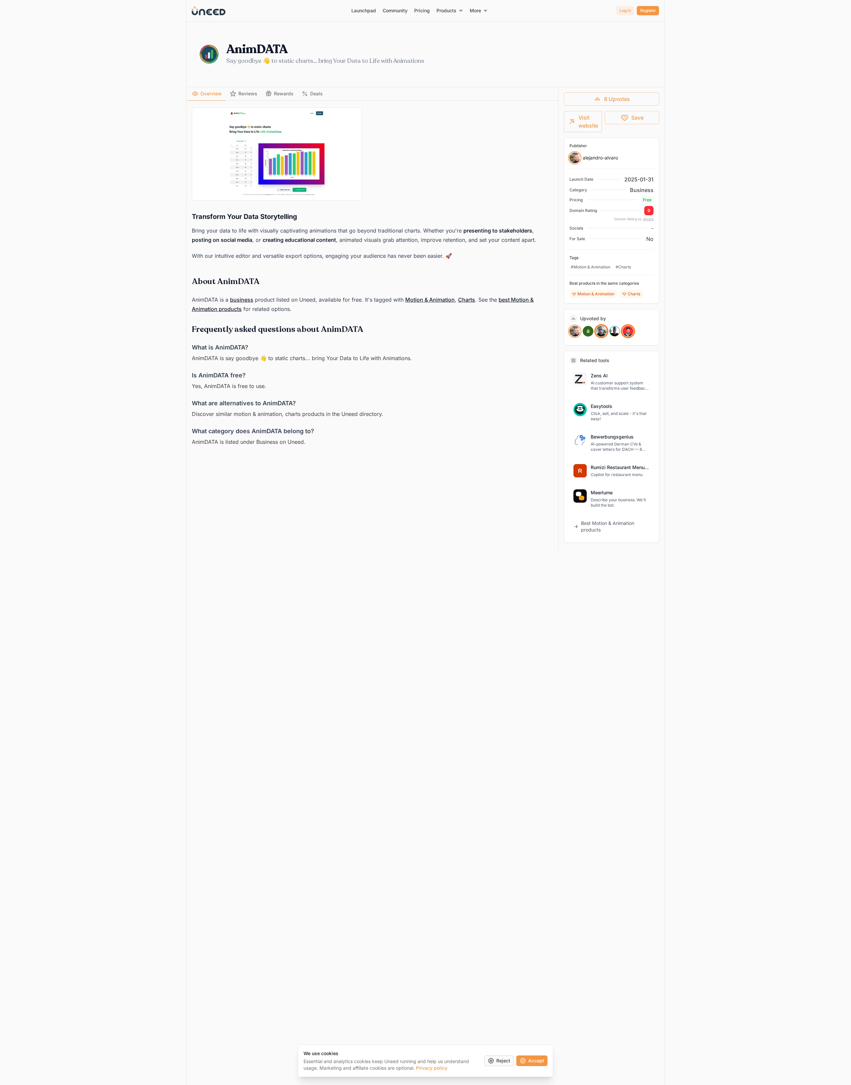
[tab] (207, 93)
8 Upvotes (617, 99)
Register (648, 10)
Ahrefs (648, 219)
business (241, 299)
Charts (466, 299)
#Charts (623, 266)
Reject (503, 1060)
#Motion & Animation (590, 266)
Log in (625, 10)
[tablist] (372, 94)
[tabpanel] (372, 277)
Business (642, 190)
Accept (536, 1060)
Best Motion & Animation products (607, 526)
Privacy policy (431, 1068)
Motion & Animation (430, 299)
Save (637, 117)
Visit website (588, 121)
